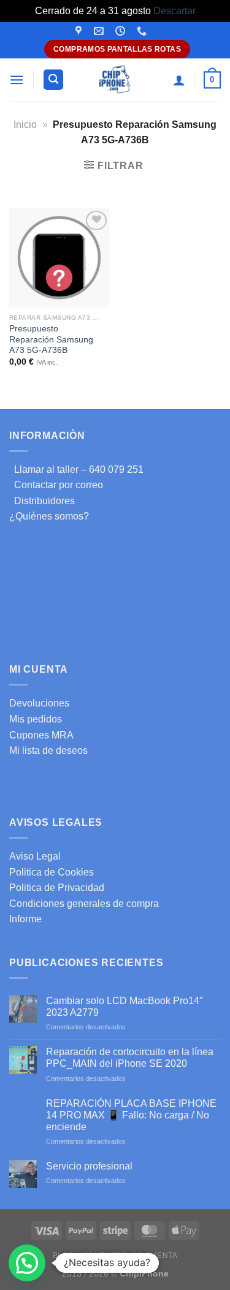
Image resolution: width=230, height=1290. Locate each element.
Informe (25, 919)
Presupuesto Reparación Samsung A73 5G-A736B (51, 339)
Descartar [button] (174, 11)
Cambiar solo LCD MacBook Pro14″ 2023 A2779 (124, 1006)
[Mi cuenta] (179, 79)
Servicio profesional (89, 1166)
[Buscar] (53, 79)
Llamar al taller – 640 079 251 (76, 469)
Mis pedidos (35, 719)
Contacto (104, 1255)
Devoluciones (39, 703)
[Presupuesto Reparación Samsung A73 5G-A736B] (59, 258)
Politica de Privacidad (56, 887)
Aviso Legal (35, 856)
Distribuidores (42, 501)
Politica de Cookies (51, 872)
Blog (63, 1255)
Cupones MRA (41, 735)
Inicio (25, 124)
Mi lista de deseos (48, 750)
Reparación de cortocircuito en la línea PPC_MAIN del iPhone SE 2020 (129, 1058)
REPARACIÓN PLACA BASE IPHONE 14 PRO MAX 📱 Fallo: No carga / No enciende (131, 1115)
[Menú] (16, 80)
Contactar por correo (56, 485)
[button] (27, 1262)
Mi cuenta (156, 1255)
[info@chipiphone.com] (100, 31)
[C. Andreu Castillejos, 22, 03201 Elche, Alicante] (80, 31)
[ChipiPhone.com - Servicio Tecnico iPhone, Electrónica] (115, 79)
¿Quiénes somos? (49, 516)
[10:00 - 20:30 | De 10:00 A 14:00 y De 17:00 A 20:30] (121, 31)
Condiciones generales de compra (84, 903)
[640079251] (143, 31)
